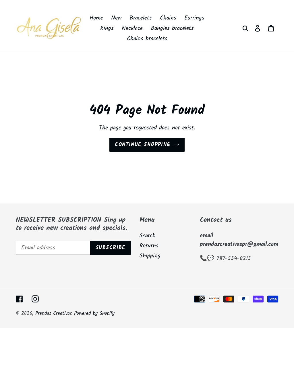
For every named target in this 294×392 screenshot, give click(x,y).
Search (148, 235)
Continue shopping (142, 145)
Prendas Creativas (53, 313)
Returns (149, 246)
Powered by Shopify (94, 313)
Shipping (150, 256)
